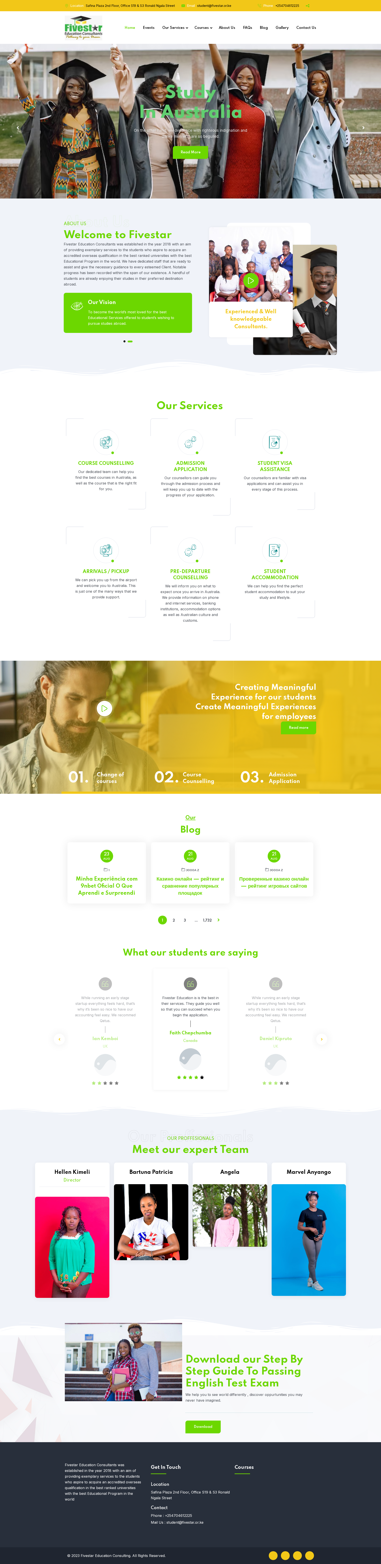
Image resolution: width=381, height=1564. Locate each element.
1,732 (207, 920)
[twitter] (285, 1555)
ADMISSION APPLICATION (190, 466)
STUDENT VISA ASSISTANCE (275, 466)
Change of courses (110, 778)
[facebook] (273, 1555)
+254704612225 (287, 6)
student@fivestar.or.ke (214, 6)
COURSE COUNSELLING (106, 463)
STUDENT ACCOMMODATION (275, 574)
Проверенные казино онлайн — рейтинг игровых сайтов (274, 882)
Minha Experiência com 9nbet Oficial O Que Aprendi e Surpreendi (107, 886)
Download (203, 1427)
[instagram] (309, 1555)
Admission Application (284, 778)
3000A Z (192, 870)
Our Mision (102, 302)
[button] (125, 341)
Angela (229, 1172)
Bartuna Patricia (151, 1172)
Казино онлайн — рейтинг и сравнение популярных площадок (190, 886)
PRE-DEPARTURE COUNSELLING (190, 574)
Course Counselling (198, 778)
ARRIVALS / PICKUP (106, 571)
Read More (299, 132)
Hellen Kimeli (72, 1172)
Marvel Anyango (309, 1172)
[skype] (297, 1555)
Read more (298, 728)
